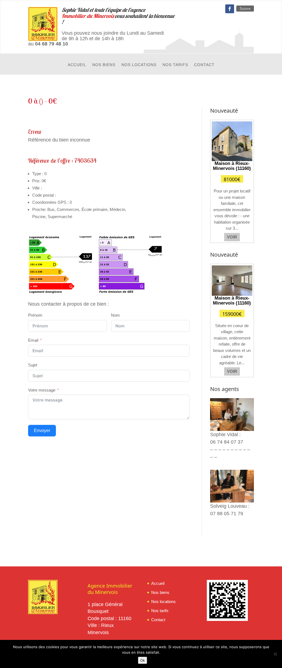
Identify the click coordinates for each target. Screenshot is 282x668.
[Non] (275, 654)
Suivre (245, 8)
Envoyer (42, 430)
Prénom (35, 315)
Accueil (77, 65)
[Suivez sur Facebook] (229, 8)
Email (33, 340)
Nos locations (138, 65)
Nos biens (103, 65)
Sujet (32, 365)
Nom (115, 315)
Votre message (41, 390)
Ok (142, 660)
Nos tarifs (175, 65)
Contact (204, 65)
